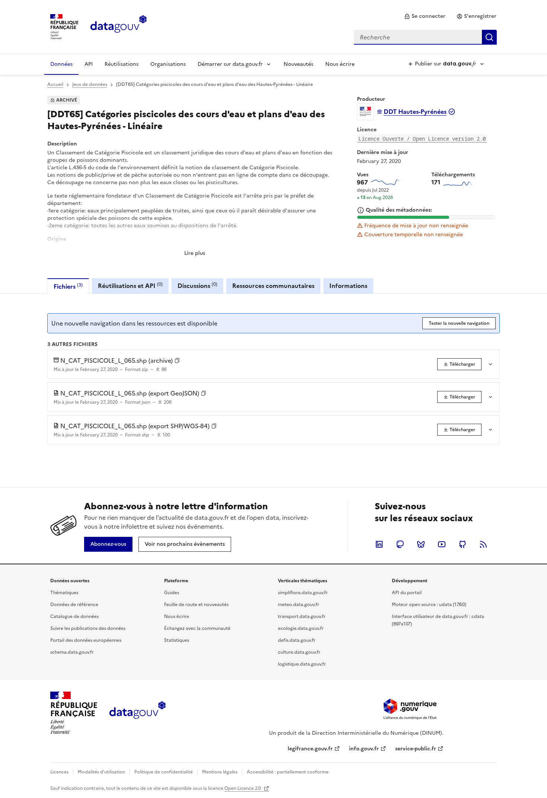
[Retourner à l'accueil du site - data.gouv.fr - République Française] (137, 713)
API (88, 64)
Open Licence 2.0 (243, 788)
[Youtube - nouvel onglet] (441, 544)
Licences (59, 772)
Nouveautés (298, 64)
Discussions (197, 285)
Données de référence (74, 604)
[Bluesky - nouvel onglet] (420, 544)
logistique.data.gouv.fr (302, 664)
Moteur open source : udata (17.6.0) (429, 604)
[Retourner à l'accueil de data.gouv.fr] (118, 26)
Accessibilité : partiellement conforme (288, 772)
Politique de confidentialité (163, 772)
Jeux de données (89, 84)
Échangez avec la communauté (197, 628)
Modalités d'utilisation (101, 772)
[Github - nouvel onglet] (462, 544)
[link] (425, 16)
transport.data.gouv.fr (302, 616)
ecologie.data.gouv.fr (301, 628)
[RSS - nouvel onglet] (483, 544)
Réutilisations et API (130, 285)
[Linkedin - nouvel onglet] (379, 544)
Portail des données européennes (85, 640)
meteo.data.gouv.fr (298, 604)
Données (61, 64)
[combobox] (425, 37)
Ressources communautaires (273, 285)
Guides (171, 592)
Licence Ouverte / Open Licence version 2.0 (422, 138)
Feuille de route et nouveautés (196, 604)
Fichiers (68, 286)
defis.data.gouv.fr (297, 640)
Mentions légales (219, 772)
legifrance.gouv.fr (310, 749)
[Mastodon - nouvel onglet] (400, 544)
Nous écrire (340, 64)
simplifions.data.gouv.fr (303, 592)
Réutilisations (121, 64)
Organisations (168, 64)
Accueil (55, 84)
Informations (348, 285)
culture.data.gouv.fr (299, 652)
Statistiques (176, 640)
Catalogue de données (74, 616)
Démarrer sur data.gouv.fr (230, 64)
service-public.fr (415, 749)
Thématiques (64, 592)
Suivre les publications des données (87, 628)
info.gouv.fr (364, 749)
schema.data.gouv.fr (72, 652)
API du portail (407, 592)
